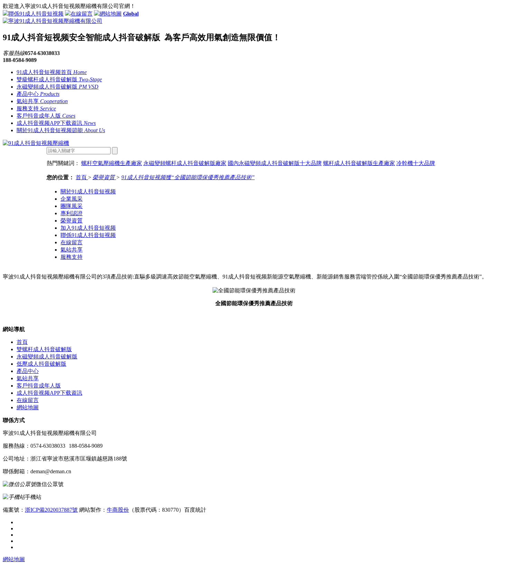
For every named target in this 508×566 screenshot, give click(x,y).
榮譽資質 (104, 177)
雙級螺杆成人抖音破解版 (59, 79)
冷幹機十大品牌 (415, 163)
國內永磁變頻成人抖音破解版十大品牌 (275, 163)
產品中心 (38, 94)
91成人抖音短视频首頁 (52, 72)
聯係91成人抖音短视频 (36, 14)
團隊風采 (71, 206)
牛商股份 (118, 510)
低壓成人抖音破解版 (41, 364)
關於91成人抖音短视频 (88, 191)
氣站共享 (42, 101)
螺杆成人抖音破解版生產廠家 (359, 163)
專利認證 (71, 213)
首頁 (82, 177)
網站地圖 (111, 14)
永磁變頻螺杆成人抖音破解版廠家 (184, 163)
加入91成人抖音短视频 (88, 228)
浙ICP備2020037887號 (51, 510)
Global (131, 14)
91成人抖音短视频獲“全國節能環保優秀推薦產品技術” (188, 177)
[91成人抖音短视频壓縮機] (36, 143)
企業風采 (71, 199)
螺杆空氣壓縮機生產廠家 (111, 163)
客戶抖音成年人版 (46, 116)
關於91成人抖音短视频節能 (61, 130)
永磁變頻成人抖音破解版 (57, 87)
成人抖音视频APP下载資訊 (56, 123)
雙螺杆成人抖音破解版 (44, 349)
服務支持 (36, 108)
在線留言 (81, 14)
